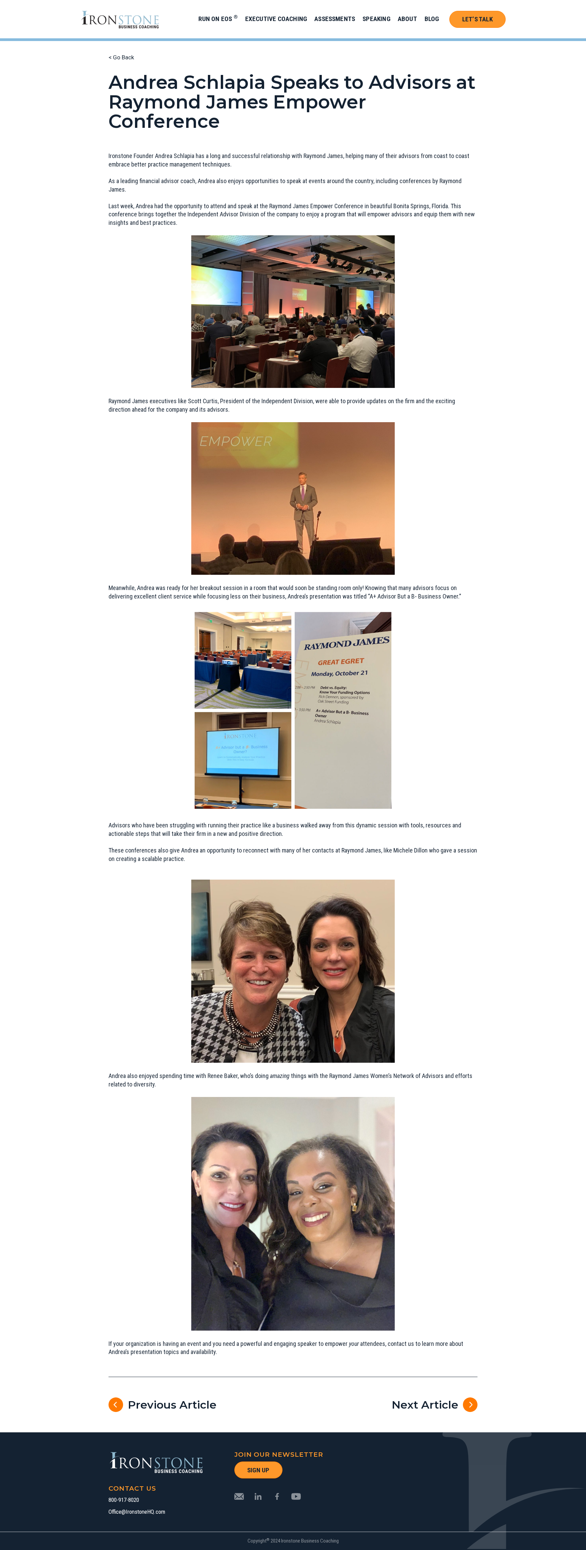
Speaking (376, 19)
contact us (401, 1343)
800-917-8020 (124, 1500)
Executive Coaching (276, 19)
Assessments (334, 19)
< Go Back (121, 57)
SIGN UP (258, 1470)
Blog (432, 19)
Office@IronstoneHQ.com (137, 1512)
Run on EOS (217, 19)
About (407, 19)
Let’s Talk (477, 19)
